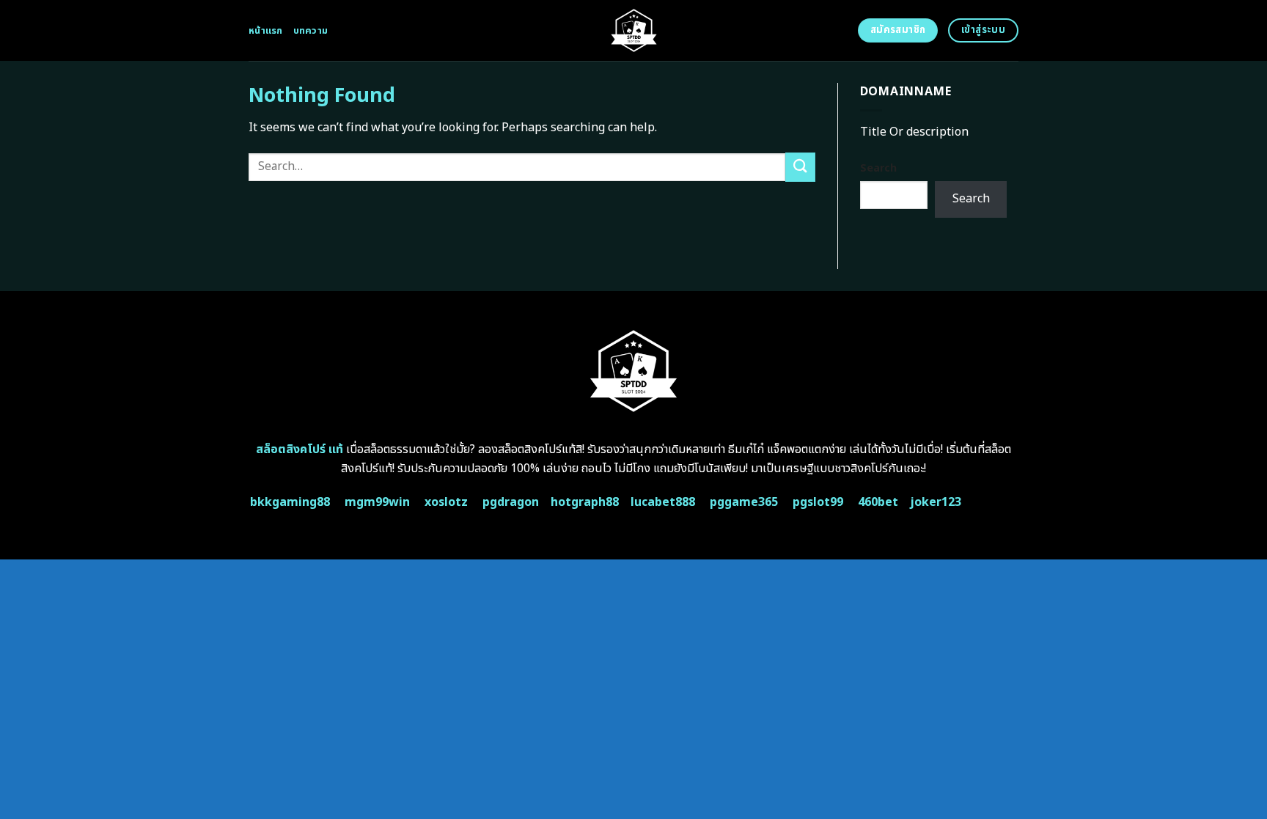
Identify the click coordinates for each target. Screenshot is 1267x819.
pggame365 (744, 502)
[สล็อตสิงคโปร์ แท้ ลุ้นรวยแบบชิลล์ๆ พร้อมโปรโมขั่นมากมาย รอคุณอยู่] (634, 30)
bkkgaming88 (290, 502)
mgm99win (377, 502)
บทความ (310, 30)
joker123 (935, 502)
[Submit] (800, 167)
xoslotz (446, 502)
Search (878, 168)
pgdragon (510, 502)
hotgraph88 (585, 502)
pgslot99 (818, 502)
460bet (878, 502)
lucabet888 (663, 502)
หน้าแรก (266, 30)
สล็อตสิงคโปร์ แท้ (299, 449)
